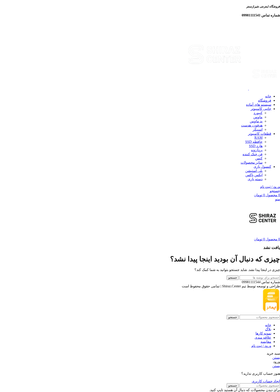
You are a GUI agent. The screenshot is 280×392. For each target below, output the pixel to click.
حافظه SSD (253, 142)
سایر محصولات (251, 162)
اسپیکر (257, 129)
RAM (258, 137)
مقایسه (266, 341)
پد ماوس (256, 121)
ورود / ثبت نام (261, 346)
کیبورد (258, 113)
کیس (258, 158)
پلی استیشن (253, 171)
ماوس (257, 117)
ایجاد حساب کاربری (266, 381)
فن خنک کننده (252, 154)
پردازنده (256, 150)
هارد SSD (255, 146)
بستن (276, 357)
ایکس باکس (253, 175)
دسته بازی (255, 179)
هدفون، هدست (251, 125)
